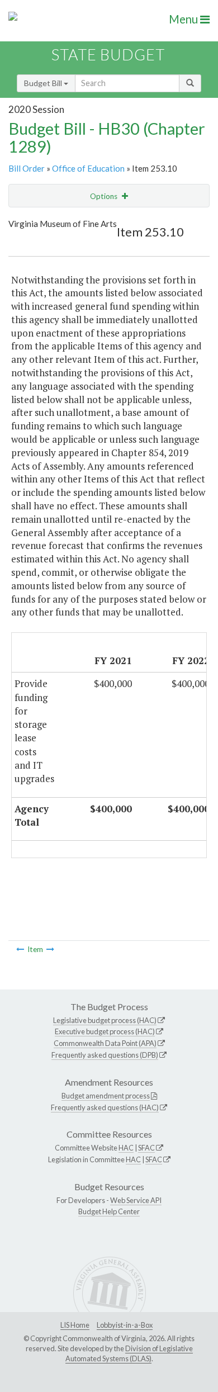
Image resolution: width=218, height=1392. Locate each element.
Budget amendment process (105, 1095)
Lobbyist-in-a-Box (125, 1324)
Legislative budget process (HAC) (105, 1020)
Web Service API (136, 1200)
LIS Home (74, 1324)
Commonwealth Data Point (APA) (105, 1043)
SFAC (146, 1147)
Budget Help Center (109, 1211)
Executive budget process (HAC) (105, 1031)
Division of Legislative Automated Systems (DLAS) (129, 1353)
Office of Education (88, 168)
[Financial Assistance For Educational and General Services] (50, 949)
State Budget (108, 54)
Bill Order (26, 168)
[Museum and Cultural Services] (20, 949)
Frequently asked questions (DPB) (104, 1054)
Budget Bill (44, 83)
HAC (126, 1147)
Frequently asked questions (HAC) (105, 1107)
